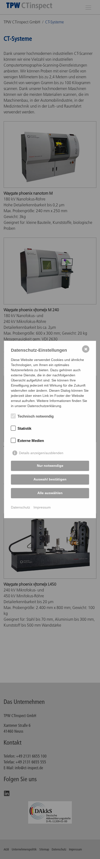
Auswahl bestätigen (50, 479)
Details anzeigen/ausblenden (41, 453)
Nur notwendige (50, 466)
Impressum (42, 507)
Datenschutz (20, 507)
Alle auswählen (50, 493)
